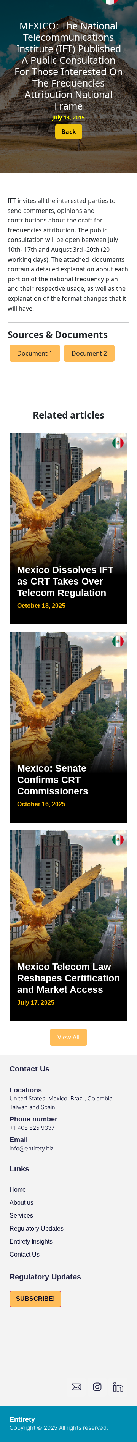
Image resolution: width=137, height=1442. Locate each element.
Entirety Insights (31, 1241)
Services (21, 1215)
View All (68, 1037)
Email (19, 1140)
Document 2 (89, 353)
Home (18, 1189)
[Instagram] (97, 1387)
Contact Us (25, 1254)
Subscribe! (35, 1298)
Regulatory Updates (37, 1228)
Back (68, 131)
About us (21, 1202)
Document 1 (35, 353)
